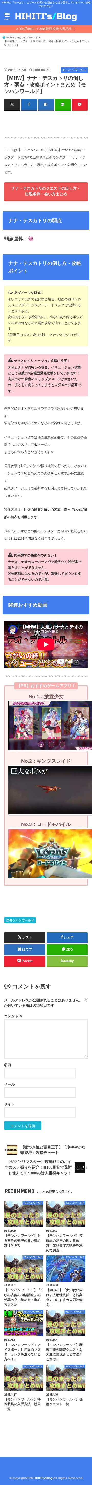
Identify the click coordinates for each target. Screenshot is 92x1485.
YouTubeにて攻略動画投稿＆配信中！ (47, 29)
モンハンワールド (21, 920)
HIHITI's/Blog (43, 1478)
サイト (9, 1104)
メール (9, 1084)
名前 (7, 1065)
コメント (13, 1016)
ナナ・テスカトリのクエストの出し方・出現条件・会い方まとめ (46, 191)
